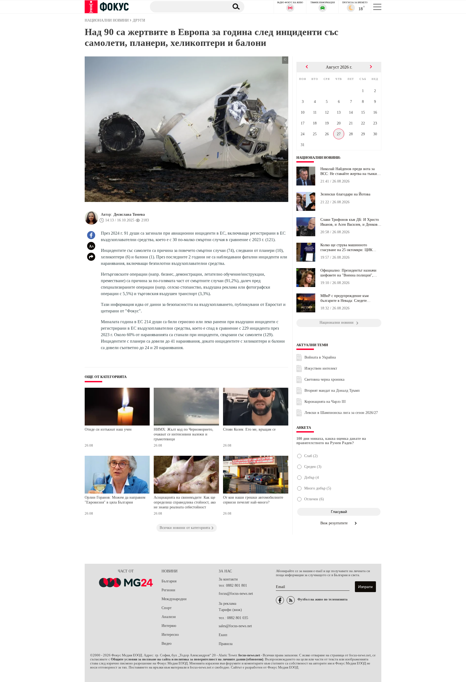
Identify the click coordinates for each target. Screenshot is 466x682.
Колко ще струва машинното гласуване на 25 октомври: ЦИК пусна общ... (346, 247)
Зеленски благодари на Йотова (345, 194)
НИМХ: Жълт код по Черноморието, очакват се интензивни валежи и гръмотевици (183, 434)
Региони (168, 590)
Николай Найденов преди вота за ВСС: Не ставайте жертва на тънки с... (348, 171)
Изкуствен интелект (320, 368)
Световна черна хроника (324, 379)
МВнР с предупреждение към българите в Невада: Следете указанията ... (344, 298)
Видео (167, 644)
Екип (223, 635)
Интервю (169, 626)
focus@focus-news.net (236, 594)
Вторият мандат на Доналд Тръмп (332, 391)
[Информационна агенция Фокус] (280, 600)
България (169, 581)
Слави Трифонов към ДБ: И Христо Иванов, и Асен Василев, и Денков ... (349, 222)
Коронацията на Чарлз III (325, 402)
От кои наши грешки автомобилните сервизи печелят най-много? (253, 499)
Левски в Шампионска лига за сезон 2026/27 (341, 413)
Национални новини (318, 158)
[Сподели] (91, 257)
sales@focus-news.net (235, 626)
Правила (225, 644)
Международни (174, 599)
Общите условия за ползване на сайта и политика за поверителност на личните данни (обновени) (187, 659)
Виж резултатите (334, 523)
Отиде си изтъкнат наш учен (108, 429)
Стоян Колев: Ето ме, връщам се (249, 429)
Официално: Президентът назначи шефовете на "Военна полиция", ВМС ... (348, 273)
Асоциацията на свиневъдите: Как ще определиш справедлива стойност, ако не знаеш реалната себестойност (185, 502)
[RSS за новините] (291, 600)
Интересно (170, 635)
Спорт (167, 608)
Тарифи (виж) (230, 610)
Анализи (169, 617)
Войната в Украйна (320, 357)
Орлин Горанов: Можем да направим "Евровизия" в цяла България (115, 499)
